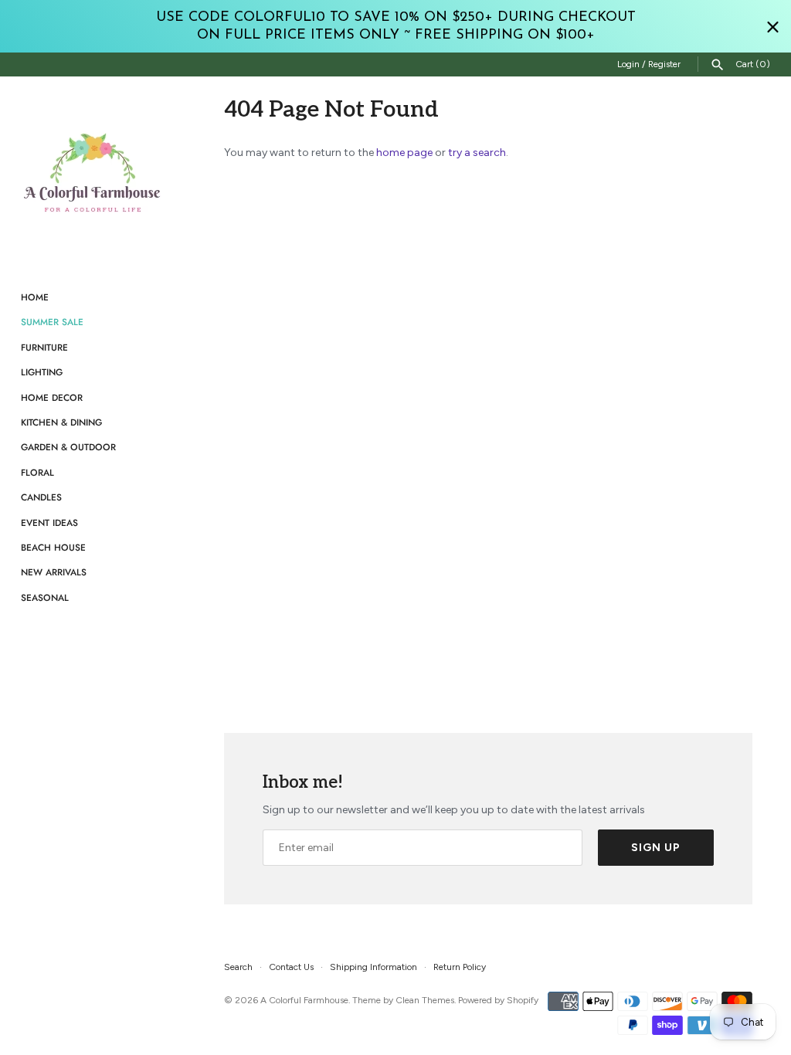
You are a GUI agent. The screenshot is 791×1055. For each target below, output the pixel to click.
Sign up (656, 847)
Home (35, 297)
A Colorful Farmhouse (304, 1000)
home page (404, 152)
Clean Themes (425, 1000)
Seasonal (45, 597)
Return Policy (459, 967)
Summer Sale (52, 321)
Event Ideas (49, 522)
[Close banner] (772, 26)
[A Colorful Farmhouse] (92, 173)
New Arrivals (54, 571)
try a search (477, 152)
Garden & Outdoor (68, 446)
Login (628, 64)
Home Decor (52, 397)
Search (238, 967)
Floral (37, 472)
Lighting (42, 371)
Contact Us (291, 967)
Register (664, 64)
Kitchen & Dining (61, 422)
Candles (41, 497)
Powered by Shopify (498, 1000)
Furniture (44, 347)
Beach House (53, 547)
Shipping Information (373, 967)
